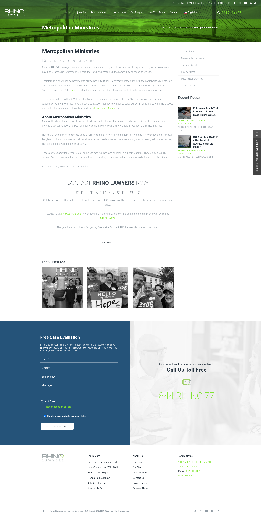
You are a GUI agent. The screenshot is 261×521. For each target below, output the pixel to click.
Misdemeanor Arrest (192, 78)
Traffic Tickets (188, 85)
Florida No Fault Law (98, 477)
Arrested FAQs (94, 488)
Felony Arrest (188, 72)
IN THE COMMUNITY (180, 27)
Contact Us (138, 477)
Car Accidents (188, 51)
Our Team (138, 462)
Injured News (140, 483)
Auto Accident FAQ (97, 483)
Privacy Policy (49, 511)
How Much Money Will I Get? (102, 467)
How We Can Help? (97, 472)
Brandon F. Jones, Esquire (192, 121)
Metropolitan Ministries (105, 108)
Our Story (138, 467)
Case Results (140, 472)
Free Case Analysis (71, 213)
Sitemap (59, 511)
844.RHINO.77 (107, 218)
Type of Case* (48, 401)
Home (164, 27)
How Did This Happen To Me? (103, 462)
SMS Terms (89, 511)
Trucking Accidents (191, 65)
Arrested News (140, 488)
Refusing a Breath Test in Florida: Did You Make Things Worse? (205, 111)
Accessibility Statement (73, 511)
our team (74, 90)
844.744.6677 (231, 12)
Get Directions (185, 475)
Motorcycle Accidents (192, 58)
